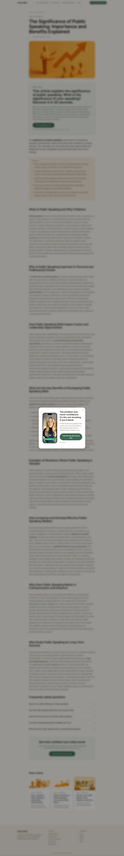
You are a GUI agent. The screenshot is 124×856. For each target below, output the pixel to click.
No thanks (63, 442)
